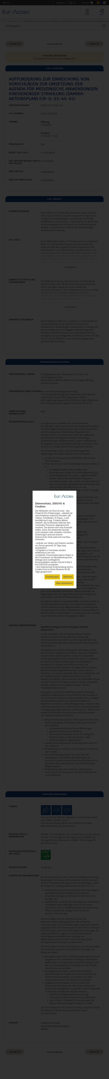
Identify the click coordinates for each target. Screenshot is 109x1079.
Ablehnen (67, 577)
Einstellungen (52, 577)
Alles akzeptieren (64, 583)
